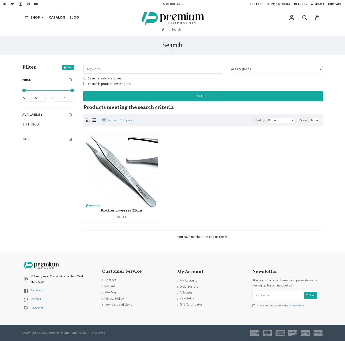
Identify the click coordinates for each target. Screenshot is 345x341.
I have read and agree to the (280, 305)
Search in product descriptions (109, 84)
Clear (69, 67)
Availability (32, 115)
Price (26, 80)
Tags (26, 139)
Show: (304, 120)
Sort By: (260, 120)
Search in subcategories (104, 78)
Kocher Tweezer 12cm (121, 210)
